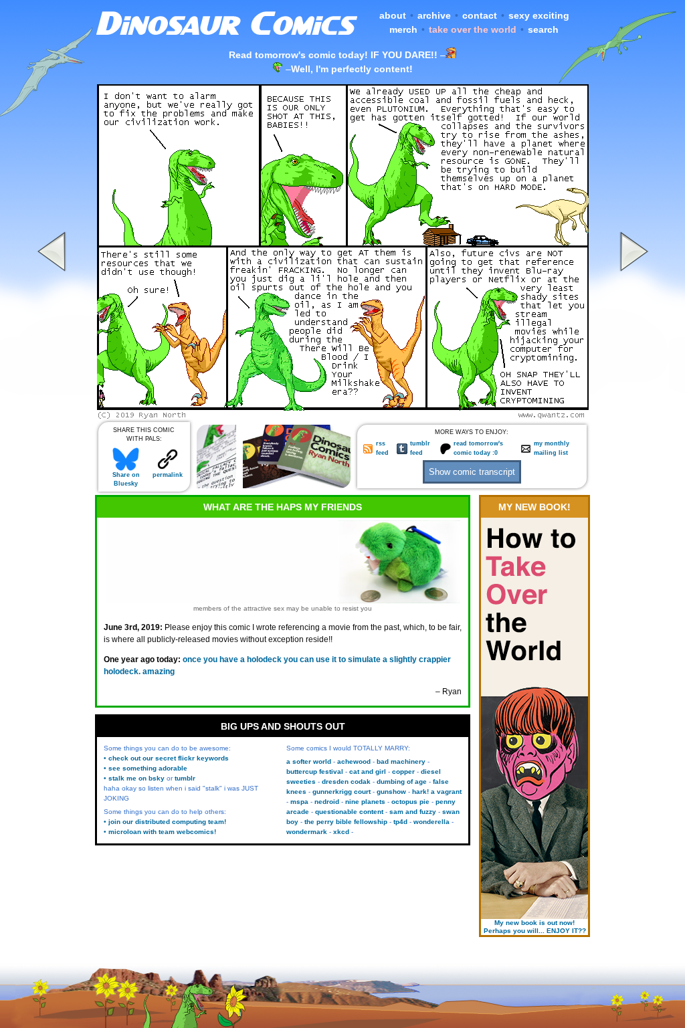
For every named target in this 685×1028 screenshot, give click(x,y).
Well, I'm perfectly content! (352, 69)
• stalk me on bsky (134, 778)
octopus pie (410, 801)
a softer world (308, 761)
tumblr (185, 778)
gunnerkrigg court (341, 791)
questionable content (349, 811)
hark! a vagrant (437, 791)
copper (403, 771)
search (543, 29)
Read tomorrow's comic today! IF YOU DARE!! (333, 54)
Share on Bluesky (126, 479)
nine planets (365, 801)
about (392, 15)
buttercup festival (314, 771)
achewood (354, 761)
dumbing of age (402, 781)
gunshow (391, 791)
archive (434, 15)
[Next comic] (632, 415)
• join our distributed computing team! (165, 821)
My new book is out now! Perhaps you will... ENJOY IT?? (535, 926)
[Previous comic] (53, 415)
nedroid (326, 801)
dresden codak (346, 781)
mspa (299, 801)
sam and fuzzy (412, 811)
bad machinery (401, 761)
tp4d (400, 821)
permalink (168, 475)
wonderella (431, 821)
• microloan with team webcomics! (160, 831)
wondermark (306, 831)
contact (479, 15)
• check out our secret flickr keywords (166, 758)
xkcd (341, 831)
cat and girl (367, 771)
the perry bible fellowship (345, 821)
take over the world (472, 29)
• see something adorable (145, 768)
